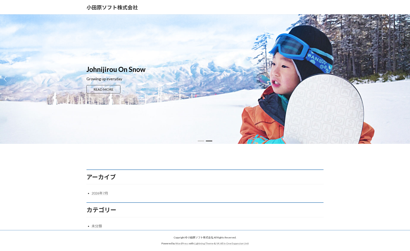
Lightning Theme (204, 243)
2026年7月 (100, 193)
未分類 (97, 226)
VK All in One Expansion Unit (232, 243)
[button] (201, 141)
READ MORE (103, 92)
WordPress (182, 243)
